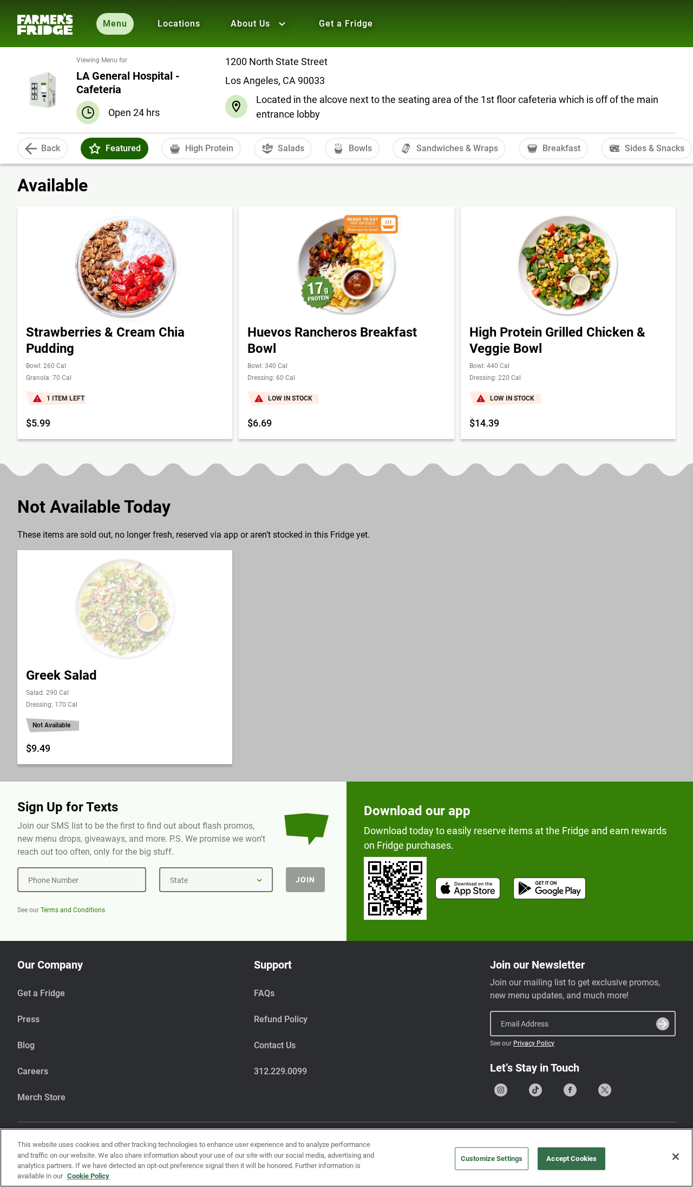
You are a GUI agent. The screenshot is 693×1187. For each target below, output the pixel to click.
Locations (179, 23)
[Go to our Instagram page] (501, 1090)
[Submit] (662, 1023)
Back (50, 148)
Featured (123, 148)
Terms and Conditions (73, 910)
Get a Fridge (346, 23)
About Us (250, 23)
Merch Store (41, 1097)
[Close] (676, 1157)
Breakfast (561, 148)
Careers (32, 1071)
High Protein (209, 148)
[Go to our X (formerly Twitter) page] (605, 1090)
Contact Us (275, 1045)
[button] (94, 148)
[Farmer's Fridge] (45, 24)
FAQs (264, 993)
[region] (346, 1157)
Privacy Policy (533, 1043)
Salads (291, 148)
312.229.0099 (280, 1071)
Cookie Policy (88, 1176)
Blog (26, 1045)
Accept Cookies (571, 1158)
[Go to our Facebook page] (570, 1090)
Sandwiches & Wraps (457, 148)
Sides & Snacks (654, 148)
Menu (115, 23)
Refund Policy (281, 1019)
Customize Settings (491, 1158)
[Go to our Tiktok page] (535, 1090)
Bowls (360, 148)
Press (28, 1019)
